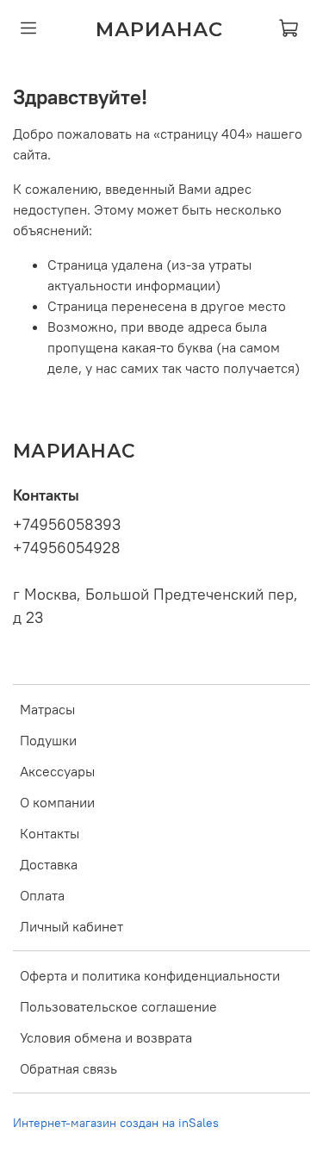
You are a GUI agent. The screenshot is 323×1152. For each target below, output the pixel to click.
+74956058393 (67, 524)
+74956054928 (67, 548)
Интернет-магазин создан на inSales (116, 1122)
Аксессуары (57, 771)
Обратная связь (68, 1068)
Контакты (49, 833)
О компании (57, 802)
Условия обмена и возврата (106, 1037)
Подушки (48, 740)
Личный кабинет (71, 926)
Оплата (42, 895)
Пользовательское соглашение (118, 1006)
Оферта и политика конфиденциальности (150, 975)
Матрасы (47, 709)
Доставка (49, 864)
